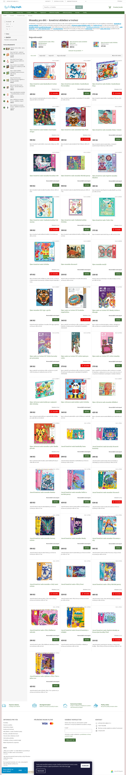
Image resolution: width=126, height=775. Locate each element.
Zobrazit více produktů (74, 50)
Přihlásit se (70, 740)
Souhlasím (85, 766)
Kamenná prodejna (72, 1)
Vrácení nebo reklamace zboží (11, 736)
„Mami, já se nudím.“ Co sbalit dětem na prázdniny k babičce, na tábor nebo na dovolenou (16, 751)
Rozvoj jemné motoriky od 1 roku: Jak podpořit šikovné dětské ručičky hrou (15, 763)
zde (69, 766)
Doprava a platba (58, 1)
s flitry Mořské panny (44, 29)
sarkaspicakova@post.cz (104, 723)
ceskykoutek (101, 731)
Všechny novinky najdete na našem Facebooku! (110, 728)
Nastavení (41, 771)
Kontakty (48, 1)
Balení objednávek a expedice (11, 742)
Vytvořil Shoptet (118, 771)
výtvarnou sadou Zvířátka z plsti (81, 25)
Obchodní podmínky (8, 738)
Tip (8, 29)
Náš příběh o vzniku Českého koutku (12, 731)
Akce (8, 24)
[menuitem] (8, 12)
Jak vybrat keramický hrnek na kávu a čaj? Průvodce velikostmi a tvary (16, 757)
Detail (87, 93)
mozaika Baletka (58, 29)
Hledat (79, 7)
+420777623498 (102, 726)
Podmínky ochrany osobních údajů (12, 740)
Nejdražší (51, 56)
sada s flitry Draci (105, 29)
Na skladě (10, 22)
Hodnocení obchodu (8, 729)
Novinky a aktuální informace (10, 734)
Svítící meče (88, 29)
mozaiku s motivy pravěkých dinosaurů (40, 27)
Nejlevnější (42, 56)
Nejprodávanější (61, 56)
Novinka (9, 26)
